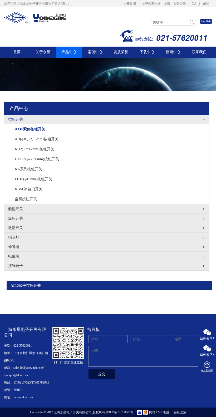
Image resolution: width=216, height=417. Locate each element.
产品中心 (69, 52)
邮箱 (206, 4)
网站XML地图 (159, 412)
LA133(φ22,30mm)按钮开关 (35, 159)
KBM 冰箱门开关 (26, 189)
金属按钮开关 (24, 199)
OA (194, 4)
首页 (17, 52)
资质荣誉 (121, 52)
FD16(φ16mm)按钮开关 (31, 179)
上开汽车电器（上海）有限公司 (164, 4)
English (206, 21)
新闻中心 (173, 52)
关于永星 (43, 52)
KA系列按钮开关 (26, 169)
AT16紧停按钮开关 (28, 129)
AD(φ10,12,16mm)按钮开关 (34, 139)
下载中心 (147, 52)
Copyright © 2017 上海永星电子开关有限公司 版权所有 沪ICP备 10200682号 (82, 412)
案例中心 (95, 52)
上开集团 (129, 4)
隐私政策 (180, 412)
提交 (101, 374)
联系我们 (199, 52)
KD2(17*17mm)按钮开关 (32, 149)
